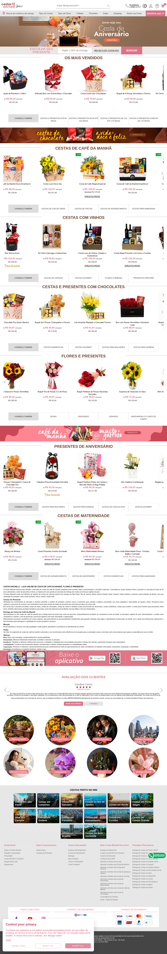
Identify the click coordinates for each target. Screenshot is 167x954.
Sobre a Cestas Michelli (12, 850)
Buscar (131, 50)
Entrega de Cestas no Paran (142, 864)
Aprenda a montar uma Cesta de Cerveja (114, 876)
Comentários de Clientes (109, 897)
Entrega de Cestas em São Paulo (144, 853)
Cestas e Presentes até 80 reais (53, 119)
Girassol (113, 416)
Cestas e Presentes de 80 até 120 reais (83, 119)
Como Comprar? (74, 864)
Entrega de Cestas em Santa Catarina (145, 867)
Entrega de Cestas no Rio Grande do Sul (146, 870)
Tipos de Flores (64, 13)
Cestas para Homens (143, 347)
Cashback (145, 6)
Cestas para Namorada (143, 209)
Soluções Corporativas (12, 853)
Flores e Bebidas (113, 278)
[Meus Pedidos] (157, 6)
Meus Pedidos (73, 859)
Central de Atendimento (76, 853)
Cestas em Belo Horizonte (94, 834)
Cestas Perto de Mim (83, 790)
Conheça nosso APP (107, 859)
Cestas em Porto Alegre (141, 803)
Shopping (117, 13)
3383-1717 (135, 6)
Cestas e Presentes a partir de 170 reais (143, 119)
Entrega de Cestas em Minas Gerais (145, 859)
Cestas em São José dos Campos (23, 817)
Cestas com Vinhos (84, 217)
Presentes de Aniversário (83, 446)
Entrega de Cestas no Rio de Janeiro (145, 856)
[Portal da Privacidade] (80, 916)
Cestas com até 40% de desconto (112, 853)
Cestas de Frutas (83, 209)
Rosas (53, 416)
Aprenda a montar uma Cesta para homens (112, 868)
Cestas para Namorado (143, 576)
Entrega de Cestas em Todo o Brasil (145, 850)
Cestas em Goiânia (44, 819)
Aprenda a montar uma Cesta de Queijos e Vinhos (115, 872)
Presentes (93, 13)
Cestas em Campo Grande (140, 819)
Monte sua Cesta (134, 13)
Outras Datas (41, 850)
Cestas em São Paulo (23, 803)
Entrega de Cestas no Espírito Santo (145, 862)
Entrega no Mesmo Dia (108, 850)
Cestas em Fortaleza (68, 819)
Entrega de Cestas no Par (142, 873)
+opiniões (93, 704)
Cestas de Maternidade (84, 516)
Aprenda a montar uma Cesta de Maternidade (111, 884)
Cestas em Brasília (68, 834)
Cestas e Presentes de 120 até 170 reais (113, 119)
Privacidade (8, 856)
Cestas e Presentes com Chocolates (83, 287)
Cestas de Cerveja (53, 278)
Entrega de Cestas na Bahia (142, 885)
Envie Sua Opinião (73, 704)
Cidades (80, 13)
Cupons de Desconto (107, 856)
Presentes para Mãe (143, 278)
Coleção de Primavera (44, 853)
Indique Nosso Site (11, 862)
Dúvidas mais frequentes (77, 850)
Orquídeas (83, 416)
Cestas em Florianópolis (92, 819)
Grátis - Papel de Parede (109, 900)
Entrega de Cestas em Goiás (142, 887)
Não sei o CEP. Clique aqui (106, 50)
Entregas (71, 856)
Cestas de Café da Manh (83, 148)
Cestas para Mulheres (113, 347)
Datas (105, 13)
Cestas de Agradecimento (113, 209)
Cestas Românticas (53, 347)
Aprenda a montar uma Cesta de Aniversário (111, 880)
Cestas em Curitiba (115, 819)
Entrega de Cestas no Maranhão (144, 876)
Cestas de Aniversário (83, 576)
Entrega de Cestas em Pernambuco (145, 882)
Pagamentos (8, 864)
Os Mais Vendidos (84, 58)
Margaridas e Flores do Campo (143, 417)
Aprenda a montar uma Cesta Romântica (114, 864)
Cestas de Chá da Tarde (53, 209)
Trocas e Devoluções (75, 862)
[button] (82, 45)
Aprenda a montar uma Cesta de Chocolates (111, 893)
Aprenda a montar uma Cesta (110, 862)
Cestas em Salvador (68, 803)
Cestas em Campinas (44, 803)
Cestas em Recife (118, 804)
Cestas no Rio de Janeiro (95, 803)
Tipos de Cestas (46, 13)
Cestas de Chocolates (113, 507)
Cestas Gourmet (83, 278)
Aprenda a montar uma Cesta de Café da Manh (114, 888)
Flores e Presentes (83, 356)
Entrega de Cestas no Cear (142, 879)
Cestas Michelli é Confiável (13, 859)
